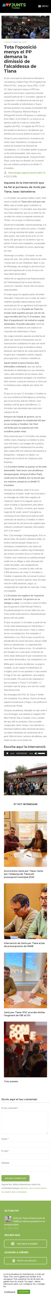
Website (5, 1163)
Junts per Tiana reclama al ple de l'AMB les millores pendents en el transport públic (24, 1221)
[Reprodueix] (7, 753)
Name (5, 1139)
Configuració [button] (9, 1292)
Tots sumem (11, 1081)
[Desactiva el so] (36, 753)
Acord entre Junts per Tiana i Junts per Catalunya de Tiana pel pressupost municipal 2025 (23, 874)
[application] (25, 753)
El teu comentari (9, 1108)
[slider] (42, 753)
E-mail (5, 1151)
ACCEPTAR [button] (23, 1292)
